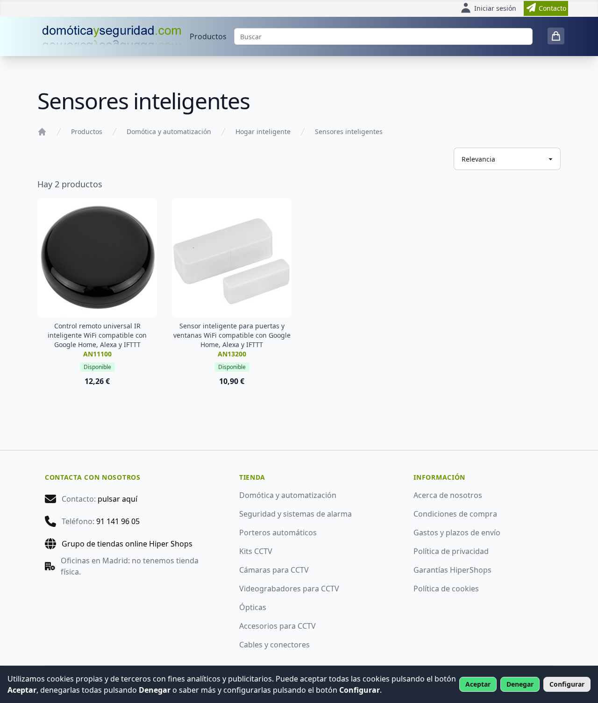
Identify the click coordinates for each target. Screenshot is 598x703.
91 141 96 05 (118, 521)
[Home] (42, 131)
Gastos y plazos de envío (456, 532)
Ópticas (252, 607)
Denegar (520, 684)
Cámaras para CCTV (274, 570)
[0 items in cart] (556, 36)
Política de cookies (446, 588)
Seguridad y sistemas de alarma (295, 514)
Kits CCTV (255, 551)
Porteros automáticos (278, 532)
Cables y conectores (274, 644)
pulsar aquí (117, 499)
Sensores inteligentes (349, 131)
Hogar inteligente (263, 131)
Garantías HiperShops (452, 570)
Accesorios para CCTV (277, 626)
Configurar (566, 684)
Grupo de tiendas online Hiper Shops (127, 544)
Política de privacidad (451, 551)
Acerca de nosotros (447, 495)
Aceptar (478, 684)
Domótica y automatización (169, 131)
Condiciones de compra (455, 514)
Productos (208, 36)
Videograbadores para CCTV (289, 588)
